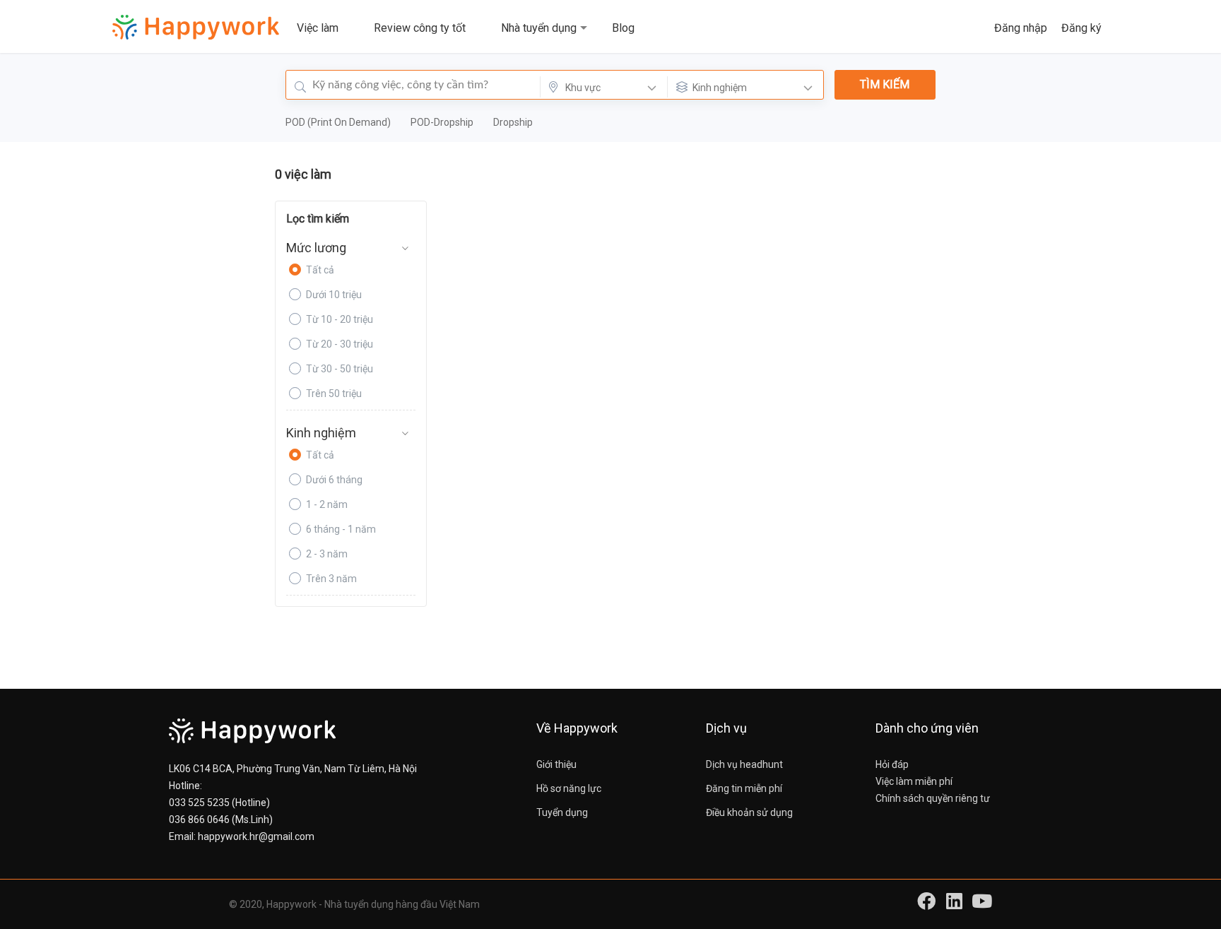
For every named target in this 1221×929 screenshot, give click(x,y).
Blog (623, 28)
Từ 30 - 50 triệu (339, 368)
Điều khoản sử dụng (749, 812)
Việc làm (317, 28)
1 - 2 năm (327, 504)
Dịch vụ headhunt (744, 764)
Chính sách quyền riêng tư (932, 798)
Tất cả (320, 270)
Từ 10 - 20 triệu (339, 319)
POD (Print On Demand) (339, 122)
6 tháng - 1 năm (341, 529)
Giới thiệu (556, 764)
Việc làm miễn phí (913, 781)
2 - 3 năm (327, 554)
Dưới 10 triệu (334, 294)
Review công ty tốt (420, 28)
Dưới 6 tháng (334, 479)
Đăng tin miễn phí (744, 788)
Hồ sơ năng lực (568, 788)
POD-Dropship (443, 122)
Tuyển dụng (562, 812)
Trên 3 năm (331, 578)
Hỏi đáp (892, 764)
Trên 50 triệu (334, 393)
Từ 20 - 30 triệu (339, 344)
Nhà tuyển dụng (539, 28)
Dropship (513, 122)
